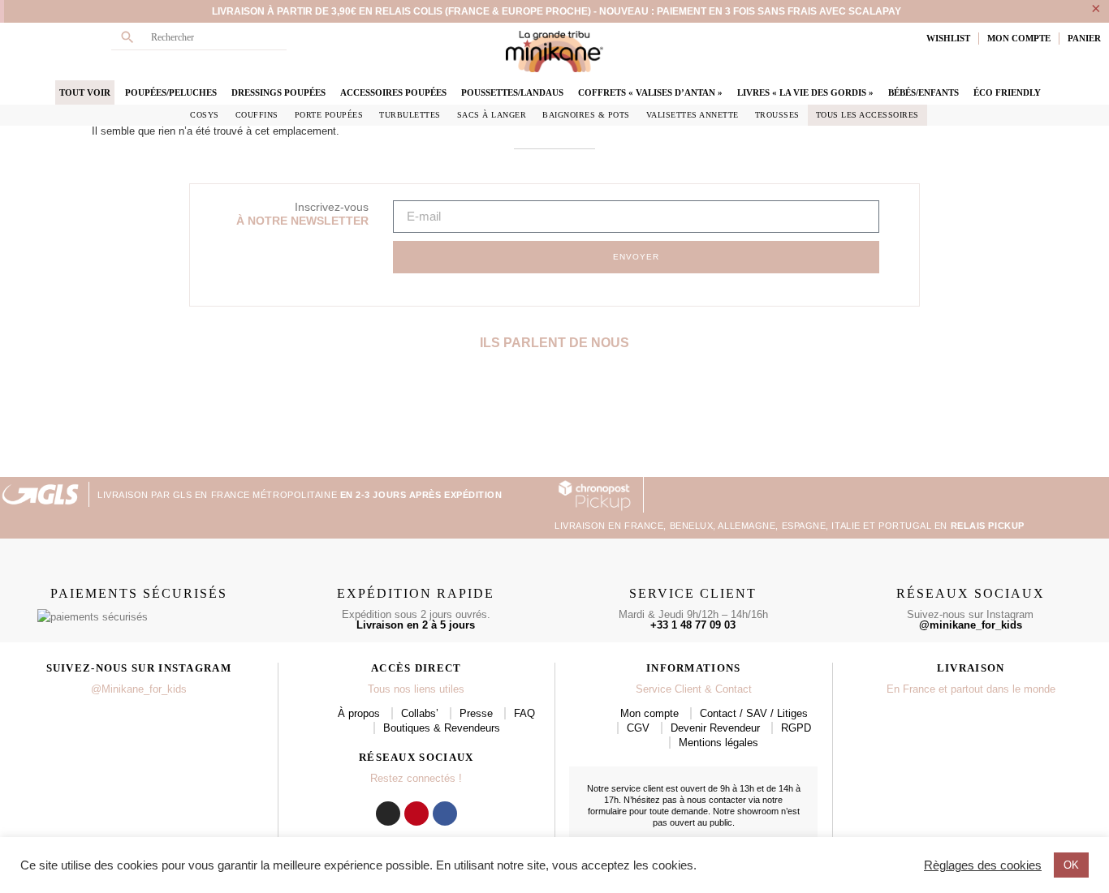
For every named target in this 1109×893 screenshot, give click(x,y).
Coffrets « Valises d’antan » (650, 92)
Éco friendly (1007, 92)
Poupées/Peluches (171, 92)
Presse (476, 713)
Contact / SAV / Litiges (754, 713)
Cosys (204, 114)
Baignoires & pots (586, 114)
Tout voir (84, 92)
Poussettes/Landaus (512, 92)
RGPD (796, 728)
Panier (1084, 38)
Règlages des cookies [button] (983, 865)
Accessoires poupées (393, 92)
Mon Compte (1019, 38)
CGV (638, 728)
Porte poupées (329, 114)
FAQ (524, 713)
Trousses (777, 114)
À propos (359, 713)
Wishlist (948, 38)
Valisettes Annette (692, 114)
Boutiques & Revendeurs (441, 728)
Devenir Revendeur (715, 728)
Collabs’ (419, 713)
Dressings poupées (278, 92)
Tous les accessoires (867, 114)
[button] (14, 420)
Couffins (256, 114)
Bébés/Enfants (923, 92)
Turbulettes (410, 114)
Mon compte (649, 713)
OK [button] (1071, 865)
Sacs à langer (492, 114)
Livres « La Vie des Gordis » (805, 92)
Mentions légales (718, 742)
